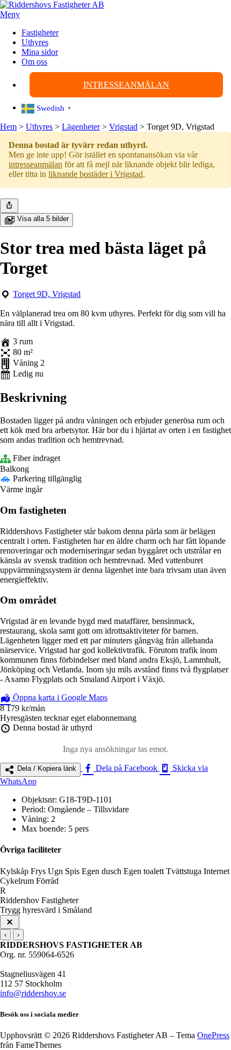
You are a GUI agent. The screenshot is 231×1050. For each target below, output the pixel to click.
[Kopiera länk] (9, 205)
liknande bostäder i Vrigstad (95, 174)
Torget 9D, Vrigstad (47, 294)
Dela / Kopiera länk (45, 768)
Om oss (34, 61)
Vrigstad (123, 126)
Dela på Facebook (126, 767)
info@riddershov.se (33, 993)
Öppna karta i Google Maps (59, 697)
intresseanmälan (35, 164)
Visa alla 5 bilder (42, 219)
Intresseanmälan (126, 84)
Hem (8, 126)
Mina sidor (39, 51)
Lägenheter (81, 126)
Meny (10, 14)
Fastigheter (40, 32)
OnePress (213, 1035)
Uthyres (34, 42)
